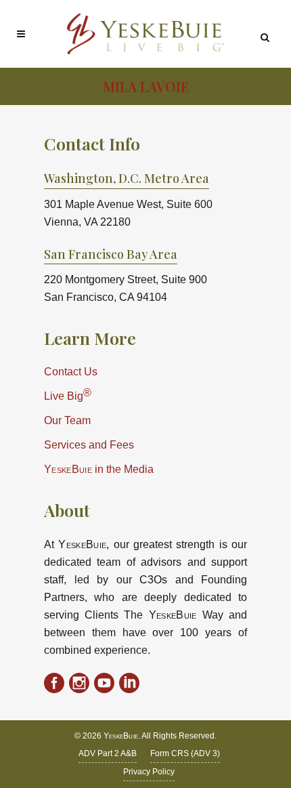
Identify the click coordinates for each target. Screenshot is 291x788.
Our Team (67, 420)
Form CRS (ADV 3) (185, 753)
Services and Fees (89, 445)
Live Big (67, 395)
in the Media (99, 469)
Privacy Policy (149, 771)
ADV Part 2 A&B (108, 753)
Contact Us (70, 371)
